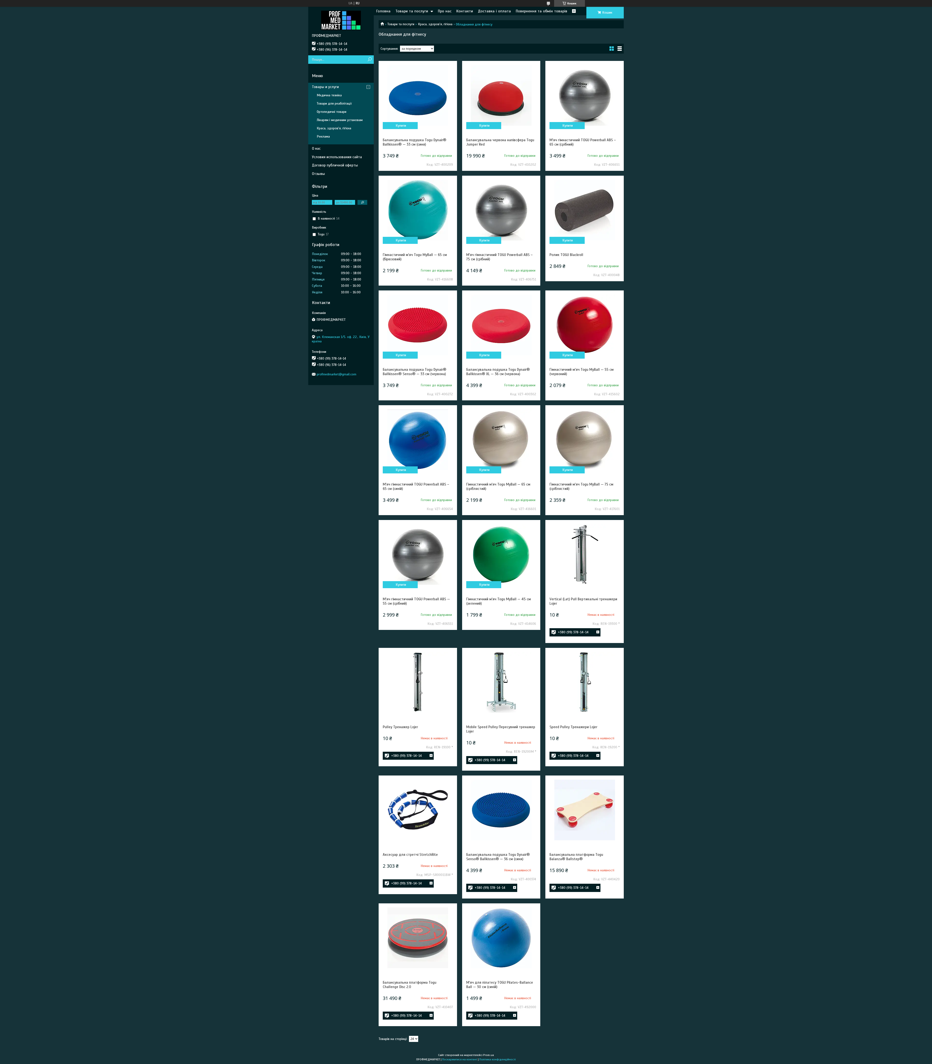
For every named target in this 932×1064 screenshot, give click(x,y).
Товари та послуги (411, 11)
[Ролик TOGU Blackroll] (584, 210)
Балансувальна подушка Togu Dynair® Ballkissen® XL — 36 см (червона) (498, 371)
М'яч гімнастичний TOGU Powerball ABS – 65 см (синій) (416, 486)
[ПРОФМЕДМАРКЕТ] (341, 20)
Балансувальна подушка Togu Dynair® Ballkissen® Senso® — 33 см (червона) (414, 371)
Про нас (444, 11)
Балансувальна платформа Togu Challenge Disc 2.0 (409, 984)
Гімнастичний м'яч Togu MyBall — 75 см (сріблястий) (581, 486)
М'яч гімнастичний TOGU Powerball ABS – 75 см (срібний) (499, 257)
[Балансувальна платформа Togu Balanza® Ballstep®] (584, 810)
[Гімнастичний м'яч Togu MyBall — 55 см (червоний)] (584, 325)
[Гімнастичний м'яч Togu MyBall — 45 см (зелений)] (501, 554)
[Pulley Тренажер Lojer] (418, 682)
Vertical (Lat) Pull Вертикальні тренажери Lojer (583, 601)
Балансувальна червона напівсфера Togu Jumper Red (500, 142)
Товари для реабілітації (334, 103)
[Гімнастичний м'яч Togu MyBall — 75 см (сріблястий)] (584, 439)
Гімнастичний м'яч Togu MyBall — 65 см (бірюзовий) (415, 257)
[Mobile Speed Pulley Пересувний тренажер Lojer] (501, 682)
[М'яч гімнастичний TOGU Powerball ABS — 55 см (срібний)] (418, 554)
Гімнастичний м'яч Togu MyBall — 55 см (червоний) (581, 371)
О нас (316, 148)
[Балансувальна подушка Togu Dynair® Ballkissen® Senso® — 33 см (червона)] (418, 325)
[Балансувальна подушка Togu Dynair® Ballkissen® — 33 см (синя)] (418, 95)
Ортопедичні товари (331, 112)
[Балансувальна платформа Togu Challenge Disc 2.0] (418, 937)
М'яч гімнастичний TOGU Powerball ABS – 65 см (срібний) (582, 142)
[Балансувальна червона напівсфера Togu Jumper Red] (501, 95)
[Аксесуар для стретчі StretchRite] (418, 810)
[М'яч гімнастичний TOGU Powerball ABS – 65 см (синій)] (418, 439)
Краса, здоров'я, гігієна (435, 24)
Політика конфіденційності (497, 1059)
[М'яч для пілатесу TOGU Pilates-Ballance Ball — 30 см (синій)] (501, 937)
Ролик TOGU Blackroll (566, 255)
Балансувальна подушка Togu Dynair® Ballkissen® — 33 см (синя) (414, 142)
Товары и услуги (325, 87)
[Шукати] (369, 59)
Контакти (464, 11)
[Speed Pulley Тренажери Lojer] (584, 682)
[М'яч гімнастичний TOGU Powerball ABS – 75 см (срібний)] (501, 210)
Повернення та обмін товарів (541, 11)
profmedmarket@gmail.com (336, 374)
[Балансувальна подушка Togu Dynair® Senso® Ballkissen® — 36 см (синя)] (501, 810)
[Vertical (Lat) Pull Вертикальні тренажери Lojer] (584, 554)
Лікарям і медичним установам (340, 120)
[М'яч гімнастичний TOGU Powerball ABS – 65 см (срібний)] (584, 95)
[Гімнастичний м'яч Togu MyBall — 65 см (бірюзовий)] (418, 210)
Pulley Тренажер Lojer (400, 727)
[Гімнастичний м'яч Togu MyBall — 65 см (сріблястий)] (501, 439)
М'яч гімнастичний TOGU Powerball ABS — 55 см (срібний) (416, 601)
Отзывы (318, 174)
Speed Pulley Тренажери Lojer (573, 727)
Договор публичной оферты (335, 165)
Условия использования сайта (337, 157)
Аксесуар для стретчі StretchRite (410, 854)
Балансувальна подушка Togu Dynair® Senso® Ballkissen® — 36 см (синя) (498, 856)
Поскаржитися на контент (459, 1059)
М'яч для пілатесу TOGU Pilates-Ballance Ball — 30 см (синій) (499, 984)
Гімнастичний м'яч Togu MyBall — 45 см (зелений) (498, 601)
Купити (401, 126)
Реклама (323, 136)
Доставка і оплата (494, 11)
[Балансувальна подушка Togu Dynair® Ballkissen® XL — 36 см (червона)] (501, 325)
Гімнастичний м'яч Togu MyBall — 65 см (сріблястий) (498, 486)
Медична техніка (329, 95)
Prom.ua (488, 1055)
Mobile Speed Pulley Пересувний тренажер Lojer (500, 729)
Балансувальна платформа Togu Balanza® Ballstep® (576, 856)
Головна (383, 11)
